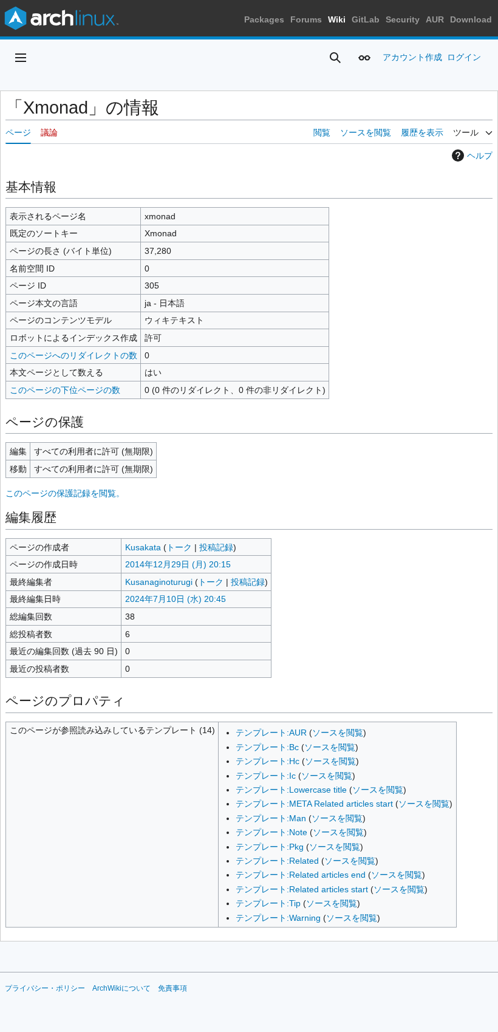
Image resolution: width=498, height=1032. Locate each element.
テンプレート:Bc (267, 747)
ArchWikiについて (121, 988)
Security (403, 19)
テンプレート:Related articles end (301, 875)
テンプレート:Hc (267, 761)
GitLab (366, 19)
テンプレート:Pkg (270, 847)
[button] (20, 57)
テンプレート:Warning (278, 918)
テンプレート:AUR (271, 732)
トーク (179, 547)
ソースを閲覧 (337, 732)
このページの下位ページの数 (65, 390)
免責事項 (172, 988)
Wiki (337, 19)
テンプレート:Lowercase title (291, 790)
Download (471, 19)
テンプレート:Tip (268, 903)
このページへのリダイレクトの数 (73, 355)
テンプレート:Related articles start (302, 889)
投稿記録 (216, 547)
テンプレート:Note (271, 832)
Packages (264, 19)
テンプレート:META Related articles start (314, 803)
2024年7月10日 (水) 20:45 (175, 599)
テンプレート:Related (277, 861)
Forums (306, 19)
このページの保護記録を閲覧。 (64, 493)
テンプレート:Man (271, 818)
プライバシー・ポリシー (45, 988)
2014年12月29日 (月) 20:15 (178, 564)
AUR (435, 19)
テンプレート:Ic (266, 776)
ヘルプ (480, 155)
